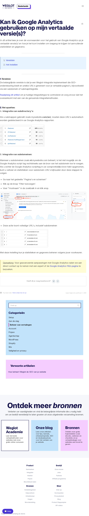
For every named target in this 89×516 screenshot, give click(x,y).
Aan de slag (14, 321)
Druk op (59, 490)
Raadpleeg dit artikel (10, 95)
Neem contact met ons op (19, 293)
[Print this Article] (82, 24)
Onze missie (59, 469)
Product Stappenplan (59, 502)
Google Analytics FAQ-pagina (64, 266)
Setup (11, 317)
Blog (59, 499)
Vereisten (10, 60)
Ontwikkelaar (30, 496)
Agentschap (14, 336)
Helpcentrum (30, 493)
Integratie (30, 472)
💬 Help (7, 511)
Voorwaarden (59, 493)
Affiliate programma (59, 479)
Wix (10, 347)
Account (12, 328)
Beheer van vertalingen (21, 325)
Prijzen (12, 332)
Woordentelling (30, 502)
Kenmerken (30, 469)
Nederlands (23, 6)
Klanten (30, 475)
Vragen (30, 499)
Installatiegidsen (30, 490)
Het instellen (12, 64)
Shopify (12, 343)
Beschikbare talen (30, 482)
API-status (59, 505)
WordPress (13, 339)
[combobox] (23, 6)
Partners (59, 475)
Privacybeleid (59, 496)
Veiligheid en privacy (17, 351)
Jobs (59, 472)
